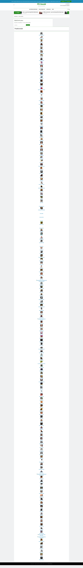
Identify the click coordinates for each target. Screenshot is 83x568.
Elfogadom (63, 1)
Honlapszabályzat (42, 9)
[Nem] (81, 1)
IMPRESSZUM (48, 9)
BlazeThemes (50, 563)
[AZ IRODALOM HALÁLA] (66, 13)
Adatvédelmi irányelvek (33, 9)
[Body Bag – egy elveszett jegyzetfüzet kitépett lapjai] (44, 13)
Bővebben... (69, 1)
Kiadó (53, 9)
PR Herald (41, 4)
